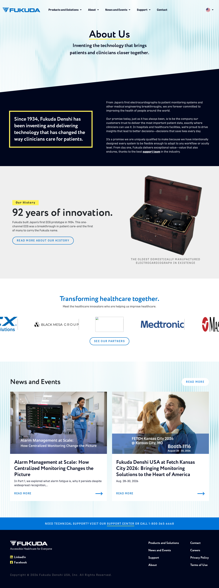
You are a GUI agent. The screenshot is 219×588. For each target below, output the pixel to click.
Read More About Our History (43, 240)
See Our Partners (109, 341)
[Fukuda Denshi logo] (21, 10)
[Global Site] (210, 10)
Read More (195, 381)
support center (120, 523)
